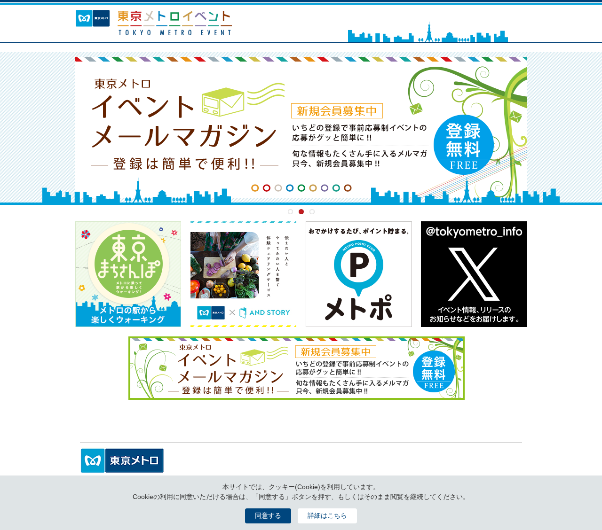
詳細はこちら (327, 515)
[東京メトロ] (122, 468)
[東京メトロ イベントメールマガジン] (301, 127)
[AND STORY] (243, 322)
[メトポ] (359, 322)
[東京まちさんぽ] (128, 322)
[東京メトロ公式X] (474, 322)
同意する (268, 515)
